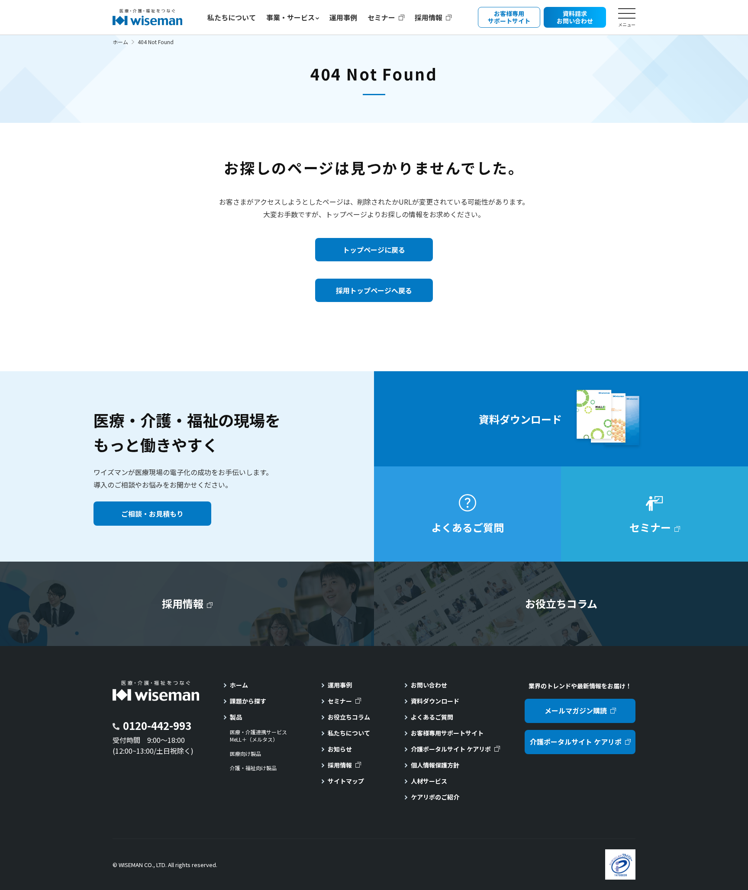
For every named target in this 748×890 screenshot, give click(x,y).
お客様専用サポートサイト (447, 733)
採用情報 (428, 17)
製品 (236, 717)
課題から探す (248, 701)
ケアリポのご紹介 (435, 797)
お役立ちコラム (349, 717)
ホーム (120, 41)
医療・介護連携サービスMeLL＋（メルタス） (258, 736)
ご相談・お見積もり (152, 513)
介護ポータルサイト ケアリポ (451, 749)
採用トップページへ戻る (374, 290)
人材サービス (429, 781)
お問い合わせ (429, 685)
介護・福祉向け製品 (253, 768)
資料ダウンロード (435, 701)
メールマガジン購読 (576, 710)
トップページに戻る (374, 249)
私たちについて (231, 17)
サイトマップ (346, 781)
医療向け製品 (245, 753)
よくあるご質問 (432, 717)
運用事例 (343, 17)
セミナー (381, 17)
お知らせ (340, 749)
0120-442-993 (157, 725)
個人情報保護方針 (435, 765)
